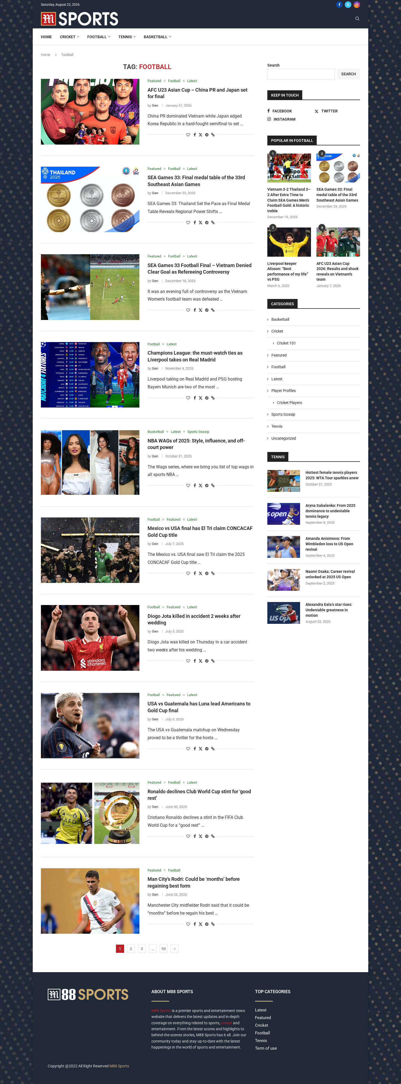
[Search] (357, 19)
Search (273, 65)
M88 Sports (161, 1010)
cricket (226, 1023)
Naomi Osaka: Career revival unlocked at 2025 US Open (330, 574)
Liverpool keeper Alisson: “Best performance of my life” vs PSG (287, 271)
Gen (155, 105)
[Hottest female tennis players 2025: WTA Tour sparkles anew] (283, 481)
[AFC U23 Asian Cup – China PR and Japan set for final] (90, 111)
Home (46, 37)
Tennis (125, 37)
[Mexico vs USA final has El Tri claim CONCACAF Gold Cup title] (90, 550)
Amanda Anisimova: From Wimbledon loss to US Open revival (329, 543)
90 (163, 949)
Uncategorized (283, 438)
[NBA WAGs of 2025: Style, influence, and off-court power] (90, 462)
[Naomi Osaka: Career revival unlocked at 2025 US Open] (283, 580)
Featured (279, 355)
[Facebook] (339, 4)
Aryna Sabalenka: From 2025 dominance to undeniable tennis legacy (330, 510)
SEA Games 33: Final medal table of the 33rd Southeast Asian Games (337, 194)
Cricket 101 (286, 343)
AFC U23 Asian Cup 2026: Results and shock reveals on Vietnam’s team (337, 271)
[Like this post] (188, 135)
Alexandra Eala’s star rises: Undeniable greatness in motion (329, 609)
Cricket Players (289, 402)
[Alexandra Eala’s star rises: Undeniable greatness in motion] (283, 613)
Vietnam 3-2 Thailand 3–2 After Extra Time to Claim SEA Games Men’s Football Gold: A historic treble (288, 200)
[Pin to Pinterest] (206, 135)
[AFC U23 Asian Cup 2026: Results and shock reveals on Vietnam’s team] (338, 242)
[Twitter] (348, 4)
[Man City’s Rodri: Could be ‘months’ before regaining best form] (90, 901)
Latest (276, 379)
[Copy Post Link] (213, 135)
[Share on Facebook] (195, 135)
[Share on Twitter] (200, 134)
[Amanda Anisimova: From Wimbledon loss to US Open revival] (283, 547)
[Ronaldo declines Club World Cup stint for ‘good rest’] (90, 813)
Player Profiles (283, 390)
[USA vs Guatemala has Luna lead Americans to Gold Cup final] (90, 725)
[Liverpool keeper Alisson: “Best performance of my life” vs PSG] (289, 242)
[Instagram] (357, 4)
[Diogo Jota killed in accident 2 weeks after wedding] (90, 637)
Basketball (155, 37)
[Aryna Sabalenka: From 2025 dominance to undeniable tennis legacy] (283, 514)
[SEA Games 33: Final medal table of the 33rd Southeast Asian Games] (90, 199)
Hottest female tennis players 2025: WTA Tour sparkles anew (332, 475)
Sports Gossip (283, 414)
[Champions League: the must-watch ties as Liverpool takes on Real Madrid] (90, 375)
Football (97, 37)
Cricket (68, 37)
